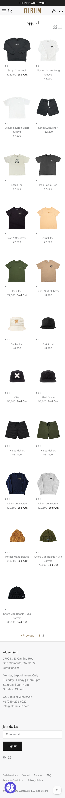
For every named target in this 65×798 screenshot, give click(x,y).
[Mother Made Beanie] (17, 536)
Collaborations (10, 775)
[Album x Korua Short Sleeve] (17, 107)
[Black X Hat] (48, 376)
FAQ (48, 775)
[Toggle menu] (4, 11)
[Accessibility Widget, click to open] (10, 787)
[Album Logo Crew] (17, 483)
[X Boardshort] (17, 430)
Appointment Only (26, 675)
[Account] (53, 11)
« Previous (27, 635)
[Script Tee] (48, 217)
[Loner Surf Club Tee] (48, 270)
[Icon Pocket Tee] (48, 164)
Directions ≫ (11, 667)
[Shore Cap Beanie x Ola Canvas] (48, 536)
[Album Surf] (32, 10)
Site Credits (42, 790)
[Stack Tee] (17, 164)
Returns (38, 775)
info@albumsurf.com (16, 706)
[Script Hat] (48, 323)
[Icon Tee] (17, 270)
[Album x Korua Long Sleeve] (48, 49)
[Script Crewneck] (17, 49)
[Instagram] (9, 757)
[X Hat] (17, 376)
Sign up (13, 746)
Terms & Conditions (13, 780)
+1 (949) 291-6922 (15, 701)
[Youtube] (4, 757)
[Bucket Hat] (17, 323)
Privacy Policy (35, 780)
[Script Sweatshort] (48, 107)
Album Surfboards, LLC (23, 790)
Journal (26, 775)
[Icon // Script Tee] (17, 217)
